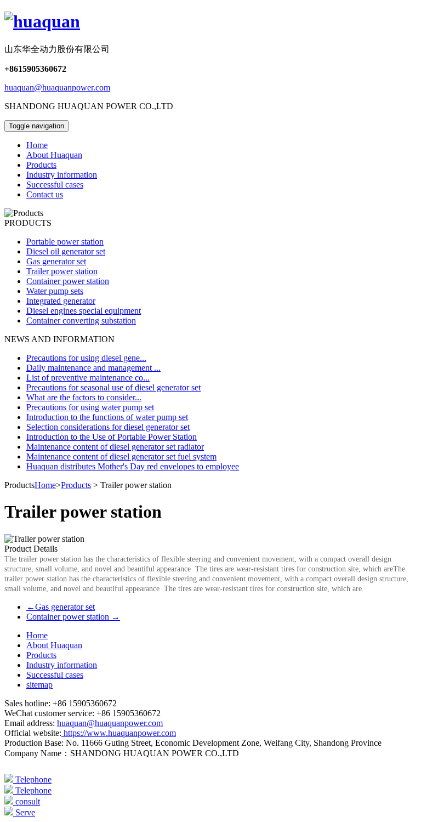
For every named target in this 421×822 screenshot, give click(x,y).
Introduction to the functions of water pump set (107, 417)
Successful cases (54, 184)
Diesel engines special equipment (83, 310)
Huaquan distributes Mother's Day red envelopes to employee (132, 466)
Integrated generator (60, 300)
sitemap (39, 684)
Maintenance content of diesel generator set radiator (115, 446)
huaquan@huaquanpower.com (57, 87)
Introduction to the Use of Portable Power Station (111, 436)
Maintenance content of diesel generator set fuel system (121, 456)
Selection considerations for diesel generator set (108, 427)
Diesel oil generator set (65, 251)
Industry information (61, 174)
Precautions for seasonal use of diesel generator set (113, 387)
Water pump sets (54, 291)
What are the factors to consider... (83, 397)
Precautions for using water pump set (90, 407)
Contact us (44, 194)
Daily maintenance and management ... (93, 367)
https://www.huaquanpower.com (118, 733)
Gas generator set (56, 261)
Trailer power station (62, 271)
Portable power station (65, 241)
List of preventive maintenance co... (88, 377)
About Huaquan (54, 155)
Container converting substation (81, 320)
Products (41, 164)
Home (37, 145)
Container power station (67, 281)
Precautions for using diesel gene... (86, 357)
